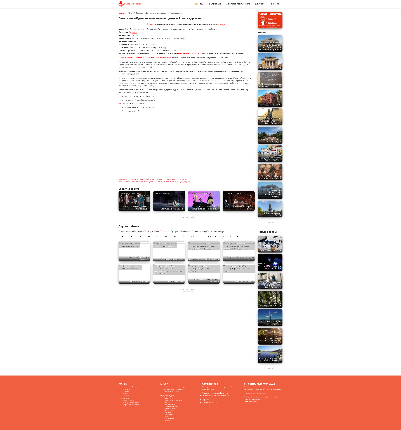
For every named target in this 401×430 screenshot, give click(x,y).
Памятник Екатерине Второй (272, 214)
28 (167, 236)
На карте (166, 232)
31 (193, 236)
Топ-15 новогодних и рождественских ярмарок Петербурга (269, 340)
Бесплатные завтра (217, 232)
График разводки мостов (131, 405)
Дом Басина (276, 104)
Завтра (157, 232)
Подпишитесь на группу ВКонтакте (216, 395)
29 (176, 236)
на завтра (126, 391)
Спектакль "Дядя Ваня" (138, 281)
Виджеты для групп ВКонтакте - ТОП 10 (272, 267)
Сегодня (150, 232)
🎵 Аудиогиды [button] (214, 4)
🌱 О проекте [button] (274, 4)
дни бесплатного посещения (173, 389)
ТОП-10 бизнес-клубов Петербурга (271, 322)
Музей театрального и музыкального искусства (270, 85)
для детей (126, 393)
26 (149, 236)
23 (122, 236)
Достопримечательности (131, 403)
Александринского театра (188, 53)
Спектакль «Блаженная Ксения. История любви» (135, 207)
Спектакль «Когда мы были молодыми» (206, 280)
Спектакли (133, 32)
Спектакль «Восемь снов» (172, 259)
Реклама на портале (210, 402)
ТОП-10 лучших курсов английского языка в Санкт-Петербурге (271, 284)
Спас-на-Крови (169, 410)
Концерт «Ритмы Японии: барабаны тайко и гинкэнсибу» (204, 207)
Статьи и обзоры (128, 401)
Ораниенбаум (169, 419)
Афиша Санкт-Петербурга (131, 387)
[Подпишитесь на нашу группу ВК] (151, 4)
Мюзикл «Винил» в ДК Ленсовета (204, 259)
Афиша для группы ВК (271, 250)
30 (184, 236)
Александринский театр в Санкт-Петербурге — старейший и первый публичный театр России (269, 46)
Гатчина (167, 421)
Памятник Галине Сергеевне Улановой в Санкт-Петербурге (271, 120)
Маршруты (126, 399)
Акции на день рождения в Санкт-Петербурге (270, 359)
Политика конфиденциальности (254, 393)
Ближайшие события (127, 232)
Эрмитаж (167, 402)
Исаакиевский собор (171, 407)
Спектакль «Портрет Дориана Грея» (240, 258)
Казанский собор (170, 408)
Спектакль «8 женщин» (243, 281)
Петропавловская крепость (173, 400)
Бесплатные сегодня (200, 232)
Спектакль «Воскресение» (172, 209)
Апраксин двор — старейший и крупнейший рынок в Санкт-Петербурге (271, 156)
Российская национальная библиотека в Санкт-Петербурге (272, 193)
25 (140, 236)
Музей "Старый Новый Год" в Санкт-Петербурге (270, 177)
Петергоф (167, 412)
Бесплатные (185, 232)
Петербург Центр (133, 3)
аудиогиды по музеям (171, 391)
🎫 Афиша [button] (199, 4)
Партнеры (206, 400)
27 (158, 236)
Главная (122, 13)
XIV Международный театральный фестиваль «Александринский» (145, 58)
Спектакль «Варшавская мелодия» (138, 258)
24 (131, 236)
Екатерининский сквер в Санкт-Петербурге (270, 140)
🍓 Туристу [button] (259, 4)
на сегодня (126, 389)
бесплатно (126, 395)
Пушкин (167, 416)
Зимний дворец (169, 404)
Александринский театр (270, 68)
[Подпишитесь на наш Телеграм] (149, 4)
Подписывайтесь (249, 397)
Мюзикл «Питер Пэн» (174, 281)
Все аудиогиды (169, 398)
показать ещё (271, 222)
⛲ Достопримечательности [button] (238, 4)
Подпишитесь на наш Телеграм (215, 393)
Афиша (130, 13)
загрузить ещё (188, 217)
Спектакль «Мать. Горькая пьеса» (242, 207)
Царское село (168, 414)
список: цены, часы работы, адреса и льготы (178, 387)
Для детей (175, 232)
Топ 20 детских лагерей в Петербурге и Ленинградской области (270, 303)
